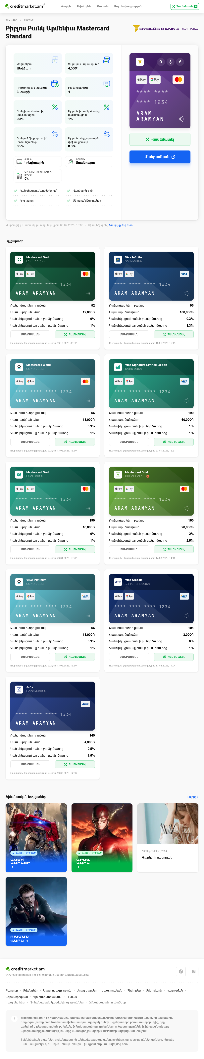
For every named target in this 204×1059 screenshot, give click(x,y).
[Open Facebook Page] (181, 971)
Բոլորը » (192, 796)
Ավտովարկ (154, 990)
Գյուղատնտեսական (47, 997)
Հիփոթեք (134, 990)
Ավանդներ (30, 990)
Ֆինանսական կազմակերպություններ (56, 1002)
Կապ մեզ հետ (15, 1002)
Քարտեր (29, 20)
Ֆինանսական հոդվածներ (107, 1002)
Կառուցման (175, 990)
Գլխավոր (11, 20)
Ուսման (72, 997)
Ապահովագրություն (57, 990)
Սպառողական (112, 990)
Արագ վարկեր (86, 990)
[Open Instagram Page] (193, 971)
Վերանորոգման (17, 997)
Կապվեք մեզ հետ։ (121, 225)
